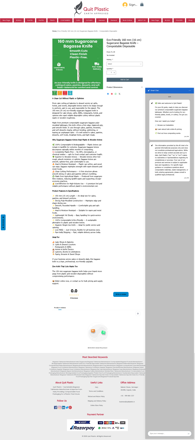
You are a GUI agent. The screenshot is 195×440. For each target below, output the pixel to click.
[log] (169, 261)
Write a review (121, 294)
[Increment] (114, 72)
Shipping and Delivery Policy (97, 401)
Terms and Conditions (96, 391)
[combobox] (125, 64)
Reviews (3, 222)
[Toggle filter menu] (138, 313)
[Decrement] (108, 72)
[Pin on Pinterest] (112, 94)
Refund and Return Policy (96, 396)
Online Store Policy (96, 405)
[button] (142, 4)
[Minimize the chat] (189, 90)
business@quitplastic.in (127, 402)
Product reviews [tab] (60, 308)
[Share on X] (119, 94)
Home (54, 31)
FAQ (96, 387)
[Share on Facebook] (108, 94)
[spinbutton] (111, 72)
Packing (110, 59)
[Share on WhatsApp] (115, 94)
